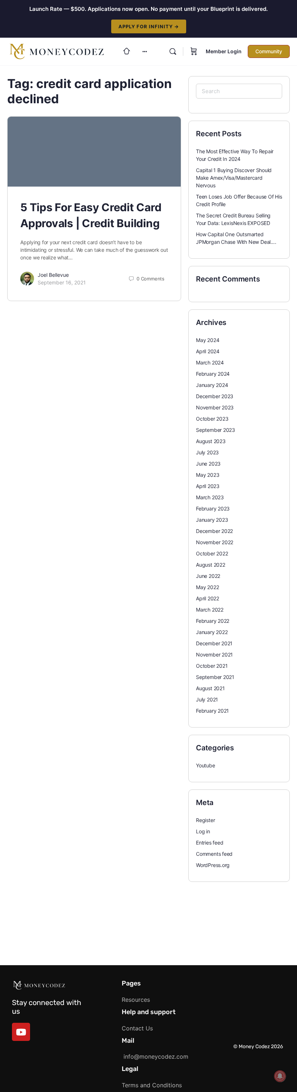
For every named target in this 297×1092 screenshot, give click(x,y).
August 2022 (210, 565)
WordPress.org (213, 865)
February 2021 (212, 711)
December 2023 (214, 396)
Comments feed (214, 854)
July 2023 (207, 452)
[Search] (173, 51)
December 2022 (214, 531)
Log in (203, 831)
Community (268, 51)
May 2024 (207, 340)
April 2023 (207, 486)
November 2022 (214, 542)
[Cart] (193, 51)
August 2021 (210, 688)
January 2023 (212, 520)
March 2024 (210, 362)
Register (205, 820)
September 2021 (215, 677)
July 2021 (207, 699)
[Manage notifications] (280, 1076)
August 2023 (211, 441)
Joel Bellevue (53, 275)
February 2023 (213, 508)
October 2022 (212, 553)
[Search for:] (239, 91)
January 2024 (212, 385)
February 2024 (213, 374)
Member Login (224, 51)
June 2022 (208, 576)
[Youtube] (21, 1032)
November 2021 (214, 654)
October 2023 (212, 419)
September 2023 (215, 430)
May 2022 (207, 587)
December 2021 (214, 643)
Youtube (205, 765)
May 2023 (207, 475)
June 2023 (208, 463)
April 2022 (207, 598)
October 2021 (211, 666)
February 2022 (212, 621)
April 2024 (207, 351)
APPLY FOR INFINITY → (148, 26)
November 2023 (215, 407)
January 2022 (211, 632)
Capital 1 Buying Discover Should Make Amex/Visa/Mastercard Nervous (234, 177)
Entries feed (209, 842)
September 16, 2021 (62, 282)
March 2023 (210, 497)
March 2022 (209, 610)
